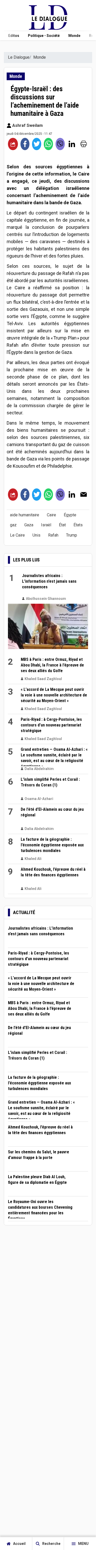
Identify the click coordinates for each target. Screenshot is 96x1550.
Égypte (70, 514)
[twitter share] (36, 144)
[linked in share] (72, 144)
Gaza (28, 524)
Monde (74, 36)
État (62, 524)
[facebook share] (25, 144)
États (78, 524)
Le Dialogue (18, 57)
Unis (36, 535)
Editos (13, 36)
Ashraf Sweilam (27, 125)
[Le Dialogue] (48, 28)
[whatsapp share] (48, 144)
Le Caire (17, 535)
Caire (51, 514)
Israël (46, 524)
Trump (71, 535)
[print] (83, 144)
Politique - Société (44, 36)
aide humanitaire (24, 514)
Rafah (53, 535)
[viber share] (60, 144)
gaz (13, 524)
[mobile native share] (13, 144)
